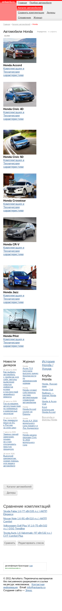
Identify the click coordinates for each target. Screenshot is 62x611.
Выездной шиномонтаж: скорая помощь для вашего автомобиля (11, 461)
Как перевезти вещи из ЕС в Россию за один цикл (10, 424)
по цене (7, 35)
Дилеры (11, 492)
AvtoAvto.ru (8, 3)
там (31, 566)
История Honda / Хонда (48, 365)
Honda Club (47, 389)
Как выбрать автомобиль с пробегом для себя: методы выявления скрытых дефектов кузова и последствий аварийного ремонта (11, 384)
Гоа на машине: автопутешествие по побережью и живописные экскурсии (11, 408)
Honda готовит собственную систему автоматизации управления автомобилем (30, 396)
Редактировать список (31, 542)
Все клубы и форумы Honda (49, 418)
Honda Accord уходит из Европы (29, 411)
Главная (6, 24)
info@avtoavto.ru (36, 587)
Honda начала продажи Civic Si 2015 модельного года (30, 440)
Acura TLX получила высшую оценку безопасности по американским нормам (30, 375)
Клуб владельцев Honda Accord (48, 409)
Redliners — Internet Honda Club (49, 395)
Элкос (28, 590)
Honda (25, 366)
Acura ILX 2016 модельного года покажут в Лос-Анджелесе (31, 424)
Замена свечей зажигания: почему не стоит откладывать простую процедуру (10, 441)
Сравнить (9, 542)
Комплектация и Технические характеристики (13, 72)
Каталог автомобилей (21, 24)
